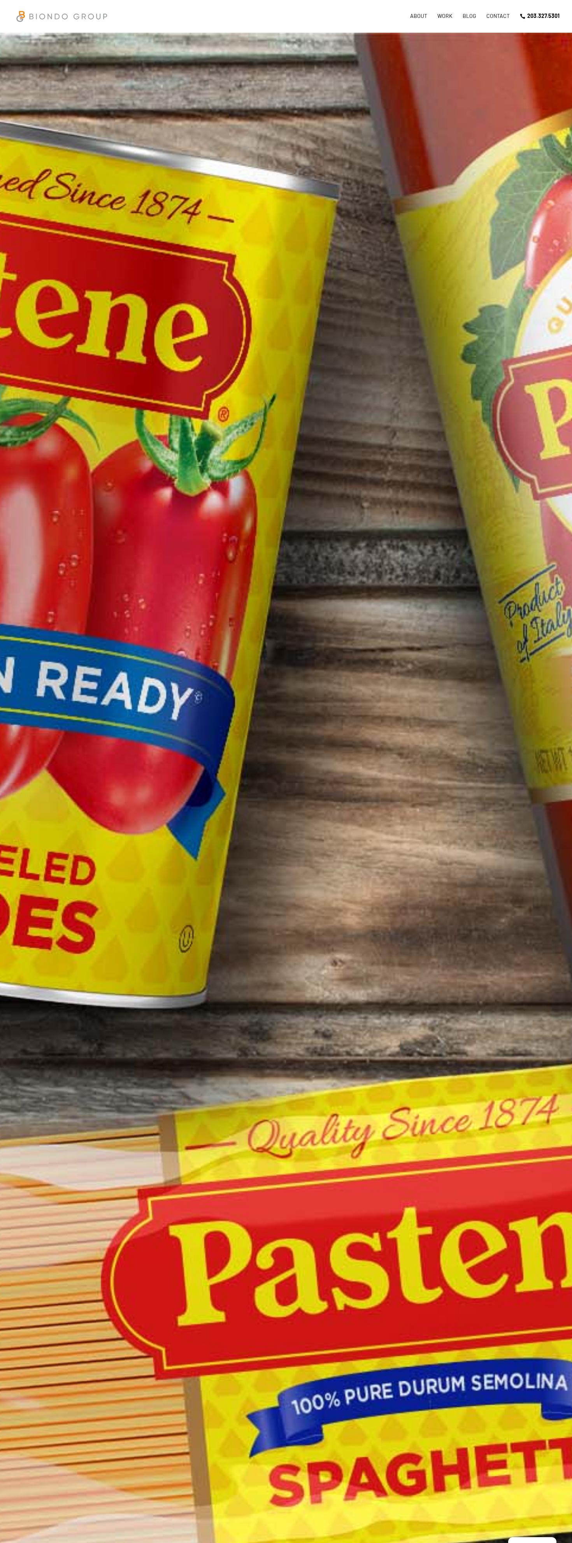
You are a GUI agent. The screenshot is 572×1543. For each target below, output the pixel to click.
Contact (498, 16)
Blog (469, 16)
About (418, 16)
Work (445, 16)
